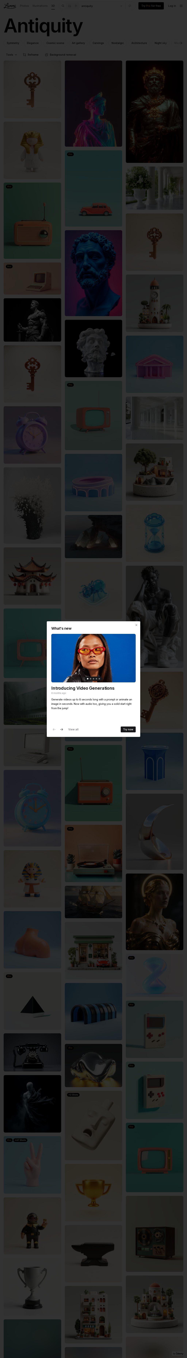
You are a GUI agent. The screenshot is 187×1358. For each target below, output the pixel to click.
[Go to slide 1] (87, 678)
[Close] (136, 625)
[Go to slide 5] (99, 678)
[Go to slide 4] (96, 678)
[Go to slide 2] (90, 678)
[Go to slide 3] (93, 678)
